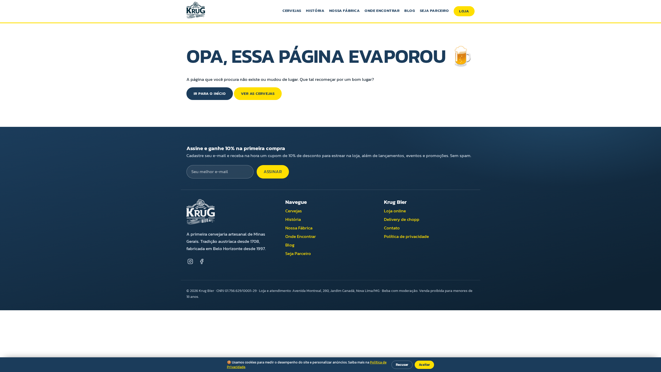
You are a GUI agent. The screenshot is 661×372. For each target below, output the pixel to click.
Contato (392, 228)
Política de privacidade (406, 236)
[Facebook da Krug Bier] (201, 261)
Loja (464, 11)
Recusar (402, 364)
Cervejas (291, 10)
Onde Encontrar (382, 10)
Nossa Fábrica (344, 10)
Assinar (273, 171)
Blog (409, 10)
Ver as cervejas (258, 93)
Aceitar (424, 364)
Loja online (395, 211)
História (315, 10)
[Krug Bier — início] (195, 11)
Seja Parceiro (434, 10)
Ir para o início (210, 93)
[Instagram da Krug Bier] (190, 261)
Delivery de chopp (401, 219)
